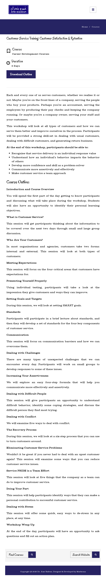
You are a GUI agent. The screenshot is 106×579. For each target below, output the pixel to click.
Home (85, 26)
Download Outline (21, 74)
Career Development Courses (30, 54)
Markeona (81, 571)
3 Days (16, 66)
